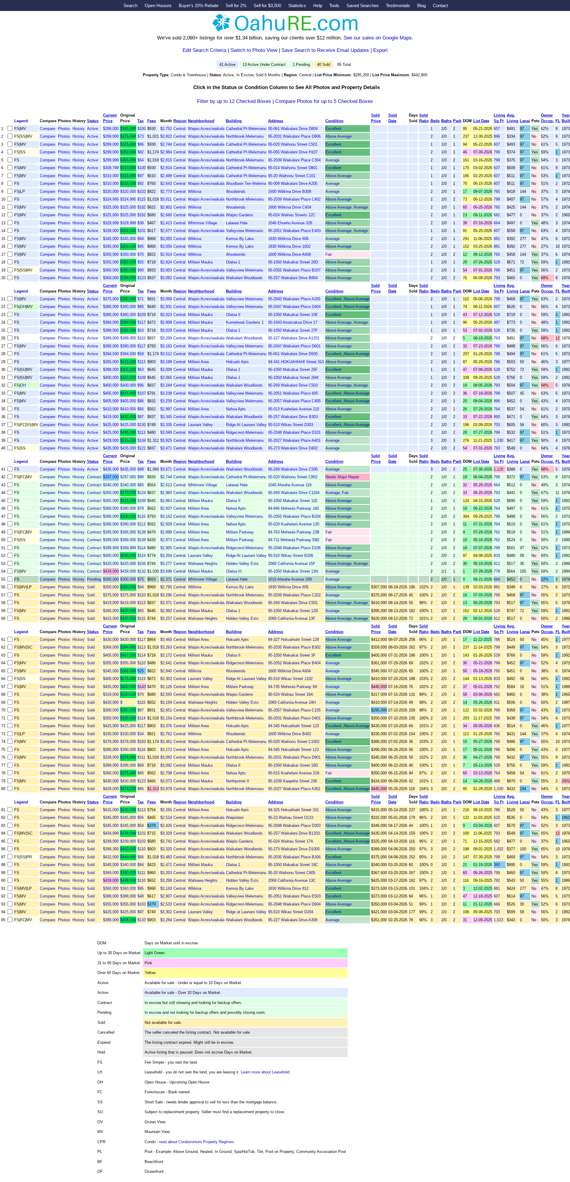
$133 (141, 920)
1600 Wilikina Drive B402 (289, 734)
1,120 (498, 469)
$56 (140, 817)
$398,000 (111, 369)
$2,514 (166, 817)
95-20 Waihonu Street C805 (291, 872)
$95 (140, 246)
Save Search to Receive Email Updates (325, 50)
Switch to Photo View (253, 50)
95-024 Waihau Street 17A (290, 841)
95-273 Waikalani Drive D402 (293, 448)
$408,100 (128, 920)
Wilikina (194, 191)
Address (275, 121)
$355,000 (128, 160)
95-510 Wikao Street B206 (290, 555)
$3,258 (166, 401)
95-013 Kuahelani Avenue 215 (293, 409)
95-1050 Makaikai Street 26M (293, 377)
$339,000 (111, 230)
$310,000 (128, 168)
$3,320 (166, 849)
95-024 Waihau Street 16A (290, 694)
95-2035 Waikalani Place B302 (294, 647)
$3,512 (166, 354)
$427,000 (128, 655)
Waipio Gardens (239, 215)
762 (497, 532)
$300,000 (111, 579)
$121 (141, 448)
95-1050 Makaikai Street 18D (293, 765)
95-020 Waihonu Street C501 (292, 144)
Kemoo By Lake (240, 238)
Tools (334, 5)
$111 (141, 757)
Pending (94, 579)
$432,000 (128, 416)
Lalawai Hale (237, 223)
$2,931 (166, 306)
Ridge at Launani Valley (246, 912)
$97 (140, 176)
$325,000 (128, 144)
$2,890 (166, 532)
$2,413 (166, 223)
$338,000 (111, 757)
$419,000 (111, 416)
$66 (140, 409)
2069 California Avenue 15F (291, 563)
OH (23, 306)
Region (179, 121)
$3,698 (166, 571)
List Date (481, 121)
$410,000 (111, 409)
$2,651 (166, 710)
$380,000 (128, 270)
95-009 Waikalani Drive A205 (292, 183)
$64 (140, 160)
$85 (140, 485)
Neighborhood (201, 121)
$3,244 (166, 385)
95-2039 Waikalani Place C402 (294, 199)
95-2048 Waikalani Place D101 (294, 432)
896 (497, 136)
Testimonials (398, 5)
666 (497, 904)
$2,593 (166, 694)
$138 (141, 532)
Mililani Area (198, 362)
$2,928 (166, 524)
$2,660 (166, 215)
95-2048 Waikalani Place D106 (294, 548)
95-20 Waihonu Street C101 (291, 176)
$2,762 (166, 734)
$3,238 (166, 393)
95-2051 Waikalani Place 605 (293, 393)
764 (497, 409)
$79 (140, 508)
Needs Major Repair (342, 477)
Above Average (338, 136)
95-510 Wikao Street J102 (290, 678)
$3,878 (166, 789)
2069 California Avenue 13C (292, 880)
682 (497, 215)
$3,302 (166, 678)
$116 (141, 516)
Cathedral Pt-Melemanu (246, 128)
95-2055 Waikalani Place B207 (294, 270)
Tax (140, 121)
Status (93, 121)
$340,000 (111, 485)
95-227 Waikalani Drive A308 (292, 920)
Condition (334, 121)
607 (497, 128)
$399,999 (128, 330)
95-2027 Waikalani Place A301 (294, 789)
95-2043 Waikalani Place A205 (294, 299)
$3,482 (166, 857)
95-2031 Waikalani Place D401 (294, 718)
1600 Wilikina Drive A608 (289, 254)
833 (497, 555)
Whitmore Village (202, 223)
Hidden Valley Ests (242, 563)
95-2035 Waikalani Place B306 (294, 857)
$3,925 (166, 440)
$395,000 (111, 362)
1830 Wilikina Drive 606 (288, 238)
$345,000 (128, 128)
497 (497, 322)
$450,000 (128, 686)
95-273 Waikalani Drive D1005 (294, 849)
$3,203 (166, 872)
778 (497, 571)
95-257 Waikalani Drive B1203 (294, 833)
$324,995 (111, 199)
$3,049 (166, 432)
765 (497, 191)
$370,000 (128, 492)
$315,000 (128, 176)
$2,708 (166, 773)
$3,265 (166, 810)
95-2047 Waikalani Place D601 (294, 346)
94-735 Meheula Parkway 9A (292, 686)
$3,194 (166, 702)
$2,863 (166, 500)
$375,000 (128, 136)
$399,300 (111, 849)
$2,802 (166, 207)
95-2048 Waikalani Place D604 (294, 904)
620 (497, 817)
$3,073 (166, 781)
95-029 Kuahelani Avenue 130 (293, 524)
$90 (140, 270)
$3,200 (166, 338)
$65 (140, 611)
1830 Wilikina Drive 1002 (289, 246)
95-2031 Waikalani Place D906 (294, 136)
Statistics (297, 5)
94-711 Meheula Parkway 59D (293, 540)
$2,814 (166, 168)
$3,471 (166, 448)
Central (179, 128)
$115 (141, 199)
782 (497, 880)
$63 (140, 330)
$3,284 (166, 920)
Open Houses (158, 5)
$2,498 (166, 176)
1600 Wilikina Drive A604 (289, 671)
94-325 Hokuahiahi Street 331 (293, 810)
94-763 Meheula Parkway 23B (293, 532)
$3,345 (166, 416)
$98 (140, 469)
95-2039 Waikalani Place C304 (294, 160)
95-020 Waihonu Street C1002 (293, 741)
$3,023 (166, 314)
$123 (141, 278)
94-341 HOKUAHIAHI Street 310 (296, 362)
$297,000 (111, 477)
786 (497, 362)
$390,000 (128, 299)
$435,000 (128, 432)
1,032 (498, 849)
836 (497, 726)
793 (497, 278)
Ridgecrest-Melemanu (244, 432)
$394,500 (111, 354)
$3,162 (166, 516)
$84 (140, 864)
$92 (140, 183)
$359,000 (128, 230)
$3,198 (166, 362)
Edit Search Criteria (204, 50)
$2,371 (166, 579)
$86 (140, 144)
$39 (140, 223)
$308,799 (111, 168)
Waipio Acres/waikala (206, 128)
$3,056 (166, 246)
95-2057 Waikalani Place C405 (294, 401)
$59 (140, 354)
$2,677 (166, 230)
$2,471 (166, 864)
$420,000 (128, 377)
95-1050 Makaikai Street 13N (293, 571)
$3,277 (166, 563)
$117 (141, 322)
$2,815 (166, 160)
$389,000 (128, 262)
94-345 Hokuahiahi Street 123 (293, 726)
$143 (141, 686)
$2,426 (166, 825)
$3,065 (166, 377)
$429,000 (111, 440)
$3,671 (166, 469)
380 (497, 864)
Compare (47, 128)
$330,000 (128, 694)
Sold (91, 587)
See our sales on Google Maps (377, 38)
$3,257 (166, 618)
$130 (141, 424)
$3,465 (166, 639)
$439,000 (111, 571)
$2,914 (166, 254)
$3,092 (166, 278)
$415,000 (128, 393)
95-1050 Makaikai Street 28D (293, 262)
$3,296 (166, 595)
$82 (140, 152)
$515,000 (128, 440)
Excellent (333, 128)
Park (457, 121)
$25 (140, 671)
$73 (140, 136)
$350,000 (128, 152)
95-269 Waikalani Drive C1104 (293, 492)
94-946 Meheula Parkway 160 (293, 508)
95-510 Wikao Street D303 (290, 424)
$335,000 (128, 183)
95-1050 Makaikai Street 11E (293, 500)
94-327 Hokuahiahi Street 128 (293, 639)
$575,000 (128, 678)
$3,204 (166, 555)
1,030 (498, 440)
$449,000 (128, 857)
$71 (140, 299)
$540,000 (128, 555)
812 (497, 563)
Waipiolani (234, 817)
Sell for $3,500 (267, 5)
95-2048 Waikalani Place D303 (294, 825)
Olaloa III (234, 571)
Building (234, 121)
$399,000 (128, 278)
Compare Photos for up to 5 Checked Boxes (324, 101)
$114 (141, 548)
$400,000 (111, 377)
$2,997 (166, 409)
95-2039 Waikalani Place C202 (294, 595)
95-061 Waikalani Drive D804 (293, 128)
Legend (21, 121)
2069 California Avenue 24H (292, 702)
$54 (140, 825)
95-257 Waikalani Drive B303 (293, 416)
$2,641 (166, 663)
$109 (141, 314)
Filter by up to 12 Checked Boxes (234, 101)
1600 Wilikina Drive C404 (289, 207)
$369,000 (128, 246)
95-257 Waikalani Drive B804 (293, 278)
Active (92, 128)
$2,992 (166, 611)
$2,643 (166, 183)
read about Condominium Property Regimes (196, 1142)
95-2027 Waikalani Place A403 (294, 440)
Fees (151, 121)
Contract (94, 477)
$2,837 (166, 508)
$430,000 (111, 639)
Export (380, 50)
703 (497, 424)
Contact (440, 5)
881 (497, 238)
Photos (64, 128)
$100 (141, 128)
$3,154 (166, 718)
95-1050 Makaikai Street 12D (293, 611)
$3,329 (166, 833)
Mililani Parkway (240, 532)
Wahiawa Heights (203, 563)
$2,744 (166, 144)
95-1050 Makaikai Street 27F (293, 330)
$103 (141, 741)
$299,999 (111, 160)
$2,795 (166, 587)
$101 (141, 230)
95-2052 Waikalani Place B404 (294, 663)
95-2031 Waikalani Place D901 (294, 757)
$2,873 (166, 540)
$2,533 (166, 904)
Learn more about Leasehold (265, 1072)
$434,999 (111, 833)
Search (130, 5)
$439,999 (128, 833)
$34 (140, 734)
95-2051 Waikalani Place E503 (294, 896)
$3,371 (166, 602)
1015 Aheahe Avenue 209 (290, 579)
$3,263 (166, 647)
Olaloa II (233, 314)
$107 (141, 393)
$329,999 (111, 223)
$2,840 (166, 671)
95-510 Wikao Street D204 (290, 912)
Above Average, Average (346, 207)
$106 (141, 563)
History (78, 128)
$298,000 (111, 128)
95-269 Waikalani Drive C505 (293, 469)
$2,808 (166, 322)
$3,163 (166, 346)
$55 (140, 262)
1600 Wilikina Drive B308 (289, 191)
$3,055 (166, 238)
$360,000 (111, 270)
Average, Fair (337, 492)
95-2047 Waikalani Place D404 (294, 306)
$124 (141, 492)
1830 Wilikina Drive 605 (288, 587)
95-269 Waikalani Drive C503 (293, 385)
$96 (140, 385)
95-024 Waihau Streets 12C (291, 215)
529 (497, 262)
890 (497, 416)
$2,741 (166, 841)
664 (497, 223)
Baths (446, 121)
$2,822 (166, 136)
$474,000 (128, 789)
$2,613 (166, 485)
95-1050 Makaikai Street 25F (293, 369)
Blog (421, 5)
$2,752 (166, 128)
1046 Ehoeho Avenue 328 (290, 223)
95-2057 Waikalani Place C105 (294, 710)
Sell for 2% (236, 5)
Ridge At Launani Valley (246, 424)
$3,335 (166, 424)
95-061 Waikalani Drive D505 (293, 354)
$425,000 (128, 362)
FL (557, 121)
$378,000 (111, 741)
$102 (141, 191)
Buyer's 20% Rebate (198, 5)
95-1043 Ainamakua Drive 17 (292, 322)
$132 (141, 571)
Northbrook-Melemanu (245, 136)
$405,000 (128, 369)
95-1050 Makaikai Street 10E (293, 314)
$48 (140, 896)
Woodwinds (236, 191)
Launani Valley (200, 424)
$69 (140, 765)
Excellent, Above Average (347, 299)
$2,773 (166, 191)
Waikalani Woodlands (244, 278)
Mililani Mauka (200, 262)
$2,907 (166, 896)
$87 (140, 416)
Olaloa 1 (233, 262)
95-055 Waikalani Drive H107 (293, 152)
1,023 (498, 920)
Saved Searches (362, 5)
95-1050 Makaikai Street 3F (292, 655)
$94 (140, 238)
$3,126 (166, 686)
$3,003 (166, 270)
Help (317, 5)
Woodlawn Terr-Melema (246, 183)
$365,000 (111, 500)
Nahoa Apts (236, 409)
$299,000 (111, 136)
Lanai (525, 121)
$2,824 (166, 262)
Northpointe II (237, 781)
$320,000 (111, 191)
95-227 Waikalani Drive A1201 (293, 338)
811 (497, 702)
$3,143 (166, 888)
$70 (140, 254)
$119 (141, 555)
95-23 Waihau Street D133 (290, 817)
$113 (141, 362)
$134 (141, 440)
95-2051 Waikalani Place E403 (294, 230)
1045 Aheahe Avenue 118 (289, 485)
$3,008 (166, 369)
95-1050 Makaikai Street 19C (293, 864)
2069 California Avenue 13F (291, 618)
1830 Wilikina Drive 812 (288, 888)
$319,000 (111, 694)
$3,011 (166, 199)
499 (497, 781)
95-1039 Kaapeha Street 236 (292, 781)
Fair (328, 254)
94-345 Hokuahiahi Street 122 (293, 749)
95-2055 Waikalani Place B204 (294, 516)
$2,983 (166, 492)
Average (332, 160)
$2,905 (166, 548)
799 (497, 152)
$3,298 (166, 880)
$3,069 (166, 299)
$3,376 (166, 726)
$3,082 (166, 757)
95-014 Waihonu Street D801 (292, 168)
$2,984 (166, 152)
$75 (140, 579)
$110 (141, 595)
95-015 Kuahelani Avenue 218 (293, 773)
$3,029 (166, 330)
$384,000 (111, 322)
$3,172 (166, 655)
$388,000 (111, 896)
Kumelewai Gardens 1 (245, 322)
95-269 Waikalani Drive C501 (293, 602)
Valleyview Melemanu (244, 230)
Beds (435, 121)
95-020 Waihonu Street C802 (292, 477)
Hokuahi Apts (237, 362)
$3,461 (166, 741)
